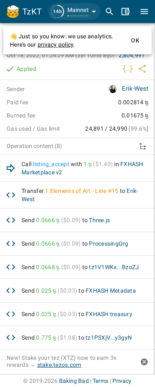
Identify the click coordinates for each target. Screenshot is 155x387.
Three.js (99, 220)
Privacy (122, 381)
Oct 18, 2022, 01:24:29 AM (61, 55)
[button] (74, 11)
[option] (77, 168)
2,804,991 (132, 55)
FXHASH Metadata (111, 290)
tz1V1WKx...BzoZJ (114, 267)
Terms (101, 381)
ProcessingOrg (108, 243)
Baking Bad (74, 381)
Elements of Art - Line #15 (84, 191)
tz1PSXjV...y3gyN (109, 337)
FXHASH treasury (109, 314)
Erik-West (135, 88)
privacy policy (56, 44)
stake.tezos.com (59, 364)
